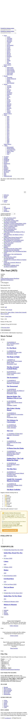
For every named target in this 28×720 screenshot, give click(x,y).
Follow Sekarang (14, 625)
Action (8, 37)
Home (2, 669)
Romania (9, 108)
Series (5, 66)
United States (4, 278)
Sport (8, 59)
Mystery (9, 55)
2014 (8, 133)
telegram (6, 613)
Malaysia (9, 103)
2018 (8, 127)
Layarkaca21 (8, 718)
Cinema (6, 200)
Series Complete (11, 71)
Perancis (9, 90)
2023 (8, 120)
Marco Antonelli (5, 313)
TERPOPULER (8, 176)
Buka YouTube (14, 648)
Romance (9, 56)
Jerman (8, 91)
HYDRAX (6, 211)
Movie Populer (7, 691)
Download (6, 669)
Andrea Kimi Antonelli (20, 312)
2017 (8, 129)
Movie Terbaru (7, 688)
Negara (5, 84)
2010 (8, 138)
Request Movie (10, 148)
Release (9, 81)
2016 (8, 130)
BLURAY (6, 172)
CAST (5, 209)
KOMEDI (6, 160)
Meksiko (9, 105)
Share (9, 280)
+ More (5, 145)
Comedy (9, 42)
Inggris (8, 97)
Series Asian (10, 73)
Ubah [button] (9, 288)
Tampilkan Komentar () (10, 530)
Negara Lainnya (8, 113)
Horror (8, 52)
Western (9, 63)
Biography (9, 41)
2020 (8, 124)
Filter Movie (4, 668)
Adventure (9, 38)
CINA (5, 165)
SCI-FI (5, 162)
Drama (8, 46)
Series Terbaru (10, 69)
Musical (9, 53)
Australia (9, 87)
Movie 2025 (7, 693)
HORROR (6, 159)
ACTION (6, 156)
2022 (8, 122)
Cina (8, 88)
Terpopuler (9, 77)
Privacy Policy (10, 151)
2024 (8, 119)
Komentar (11, 669)
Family (8, 48)
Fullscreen (6, 195)
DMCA (9, 152)
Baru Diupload (10, 83)
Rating (8, 80)
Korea (8, 102)
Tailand (8, 112)
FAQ (8, 154)
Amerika (9, 85)
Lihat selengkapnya (5, 330)
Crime (8, 44)
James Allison (11, 312)
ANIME (6, 158)
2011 (8, 137)
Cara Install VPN (11, 149)
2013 (8, 134)
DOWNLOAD (4, 280)
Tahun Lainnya (7, 144)
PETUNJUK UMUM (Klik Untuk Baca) (12, 332)
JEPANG (6, 167)
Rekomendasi (10, 147)
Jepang (8, 99)
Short (15, 278)
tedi (6, 307)
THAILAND (7, 170)
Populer (6, 76)
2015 (8, 131)
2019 (8, 126)
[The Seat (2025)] (5, 327)
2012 (8, 136)
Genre (5, 35)
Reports (6, 196)
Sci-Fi (8, 57)
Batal (9, 668)
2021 (8, 123)
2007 (8, 143)
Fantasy (9, 49)
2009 (8, 140)
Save (12, 280)
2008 (8, 141)
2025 (8, 117)
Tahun (5, 115)
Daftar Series (10, 67)
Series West (10, 74)
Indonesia (9, 94)
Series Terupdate (8, 690)
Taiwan (8, 110)
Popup (5, 201)
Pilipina (9, 106)
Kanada (9, 101)
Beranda (6, 687)
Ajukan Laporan (14, 635)
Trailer (5, 197)
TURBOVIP (7, 208)
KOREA (6, 169)
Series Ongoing (10, 70)
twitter (5, 611)
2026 (8, 116)
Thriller (8, 60)
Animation (9, 39)
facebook (6, 610)
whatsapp (6, 614)
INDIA (5, 166)
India (8, 95)
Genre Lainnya (7, 64)
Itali (8, 98)
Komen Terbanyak (11, 78)
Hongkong (9, 92)
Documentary (10, 45)
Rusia (8, 109)
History (8, 51)
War (8, 62)
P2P (5, 207)
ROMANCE (7, 163)
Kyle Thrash (9, 309)
